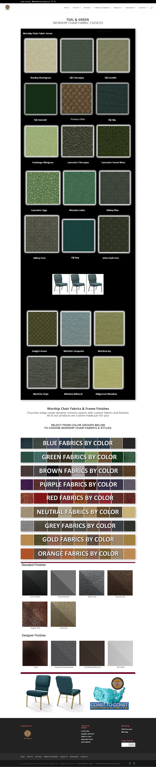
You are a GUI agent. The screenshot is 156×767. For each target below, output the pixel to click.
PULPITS (76, 8)
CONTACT (142, 8)
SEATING (87, 8)
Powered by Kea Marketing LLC (108, 763)
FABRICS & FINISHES (102, 8)
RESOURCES (130, 8)
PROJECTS (117, 8)
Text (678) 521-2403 (85, 763)
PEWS (66, 8)
